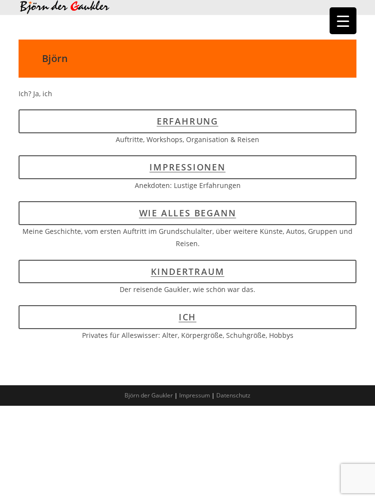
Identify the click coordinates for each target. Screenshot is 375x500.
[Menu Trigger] (343, 20)
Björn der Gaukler (149, 395)
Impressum (194, 395)
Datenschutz (233, 395)
